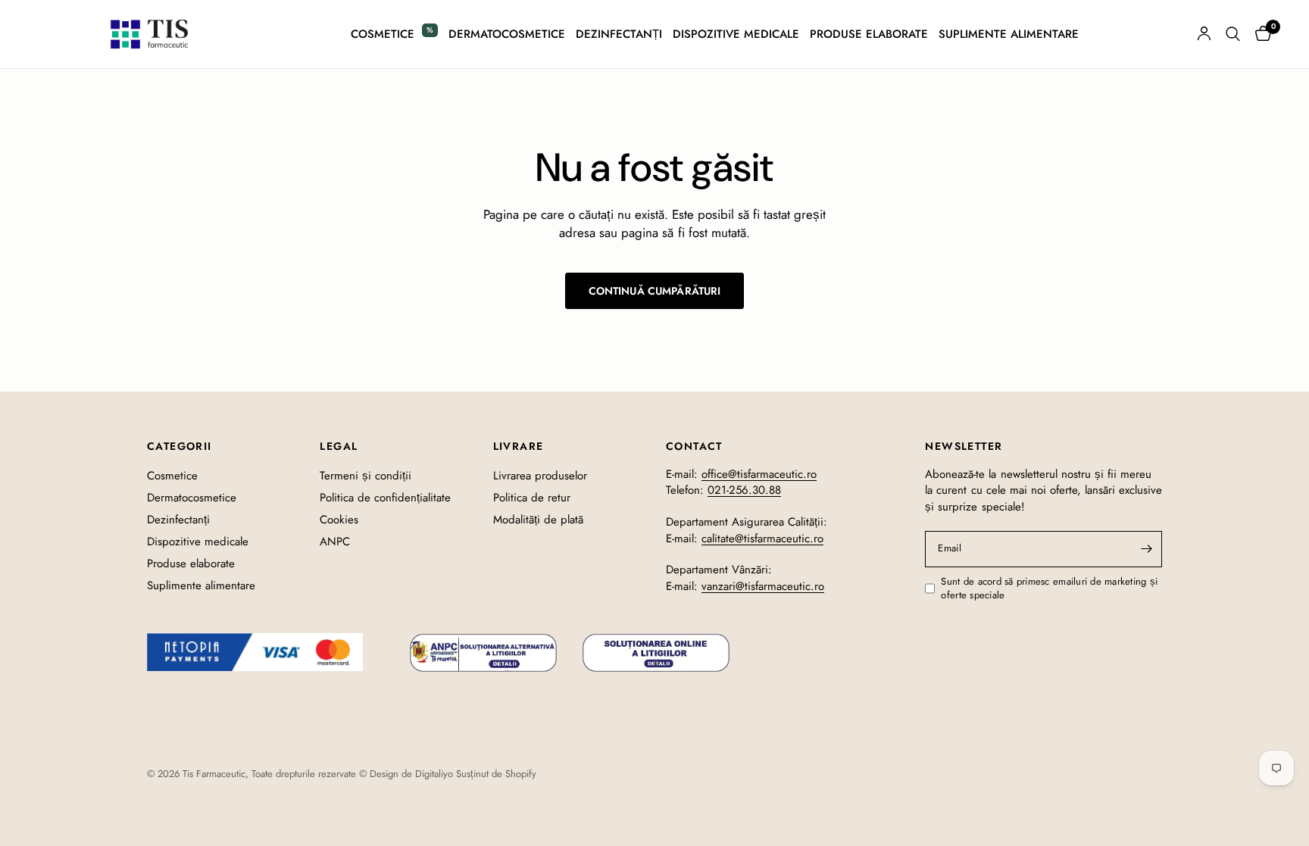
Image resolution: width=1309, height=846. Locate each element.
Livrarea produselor (540, 475)
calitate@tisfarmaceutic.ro (762, 538)
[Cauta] (1233, 34)
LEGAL (339, 446)
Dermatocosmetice (506, 34)
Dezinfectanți (619, 34)
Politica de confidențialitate (385, 497)
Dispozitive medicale (736, 34)
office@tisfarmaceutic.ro (759, 474)
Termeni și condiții (365, 475)
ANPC (335, 541)
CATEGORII (179, 446)
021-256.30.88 (744, 490)
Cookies (339, 519)
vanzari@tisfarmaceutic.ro (762, 586)
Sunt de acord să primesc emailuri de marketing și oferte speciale (1049, 589)
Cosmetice (382, 34)
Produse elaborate (869, 34)
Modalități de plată (538, 519)
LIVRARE (518, 446)
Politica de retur (531, 497)
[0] (1259, 34)
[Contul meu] (1204, 34)
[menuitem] (394, 34)
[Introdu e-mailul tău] (1147, 549)
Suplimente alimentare (1009, 34)
